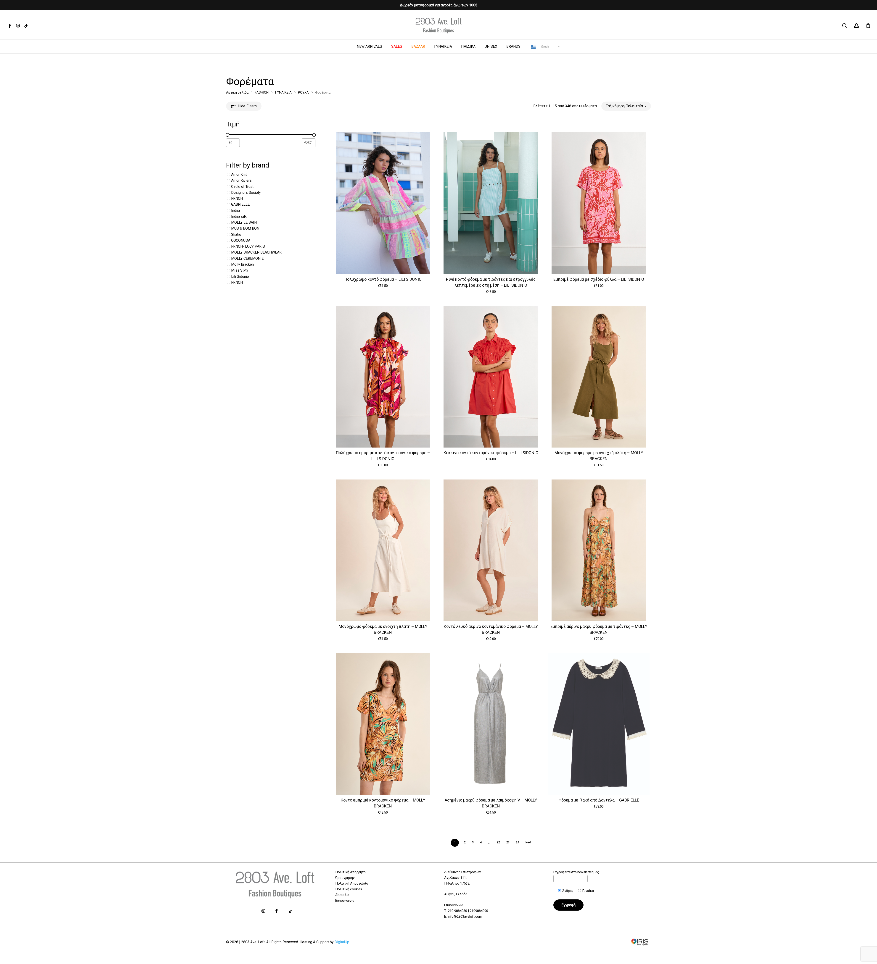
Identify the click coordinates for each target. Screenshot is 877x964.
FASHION (262, 92)
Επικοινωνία (344, 901)
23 (508, 842)
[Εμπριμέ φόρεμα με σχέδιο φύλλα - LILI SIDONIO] (599, 203)
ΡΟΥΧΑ (303, 92)
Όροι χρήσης (345, 878)
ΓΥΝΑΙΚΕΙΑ (283, 92)
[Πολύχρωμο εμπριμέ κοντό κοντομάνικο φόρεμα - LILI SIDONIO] (383, 377)
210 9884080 (457, 911)
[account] (856, 25)
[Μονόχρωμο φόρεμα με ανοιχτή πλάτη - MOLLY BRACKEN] (599, 377)
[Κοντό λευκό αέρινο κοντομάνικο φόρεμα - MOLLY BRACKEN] (491, 550)
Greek (544, 46)
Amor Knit (239, 174)
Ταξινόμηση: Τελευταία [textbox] (624, 106)
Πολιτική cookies (348, 889)
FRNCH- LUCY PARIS (248, 246)
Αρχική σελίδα (237, 92)
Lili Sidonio (240, 276)
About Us (342, 895)
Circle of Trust (242, 186)
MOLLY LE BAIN (244, 222)
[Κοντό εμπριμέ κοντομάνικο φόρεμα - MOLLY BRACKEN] (383, 724)
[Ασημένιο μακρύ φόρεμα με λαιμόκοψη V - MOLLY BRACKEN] (491, 724)
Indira (235, 210)
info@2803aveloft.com (465, 916)
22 (498, 842)
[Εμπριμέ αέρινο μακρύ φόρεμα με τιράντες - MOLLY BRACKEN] (599, 550)
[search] (844, 25)
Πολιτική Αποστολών (351, 883)
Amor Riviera (241, 180)
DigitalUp (342, 942)
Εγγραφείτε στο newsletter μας (576, 872)
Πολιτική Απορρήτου (351, 872)
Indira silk (239, 216)
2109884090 (479, 911)
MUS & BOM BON (245, 228)
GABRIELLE (240, 204)
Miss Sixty (239, 270)
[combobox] (626, 106)
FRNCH (237, 198)
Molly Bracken (242, 264)
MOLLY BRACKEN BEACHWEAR (256, 252)
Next (528, 842)
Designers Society (246, 192)
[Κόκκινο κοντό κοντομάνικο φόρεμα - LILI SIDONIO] (491, 377)
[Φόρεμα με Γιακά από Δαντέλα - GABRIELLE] (599, 724)
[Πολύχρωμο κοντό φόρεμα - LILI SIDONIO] (383, 203)
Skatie (236, 234)
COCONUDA (240, 240)
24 (517, 842)
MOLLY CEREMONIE (247, 258)
